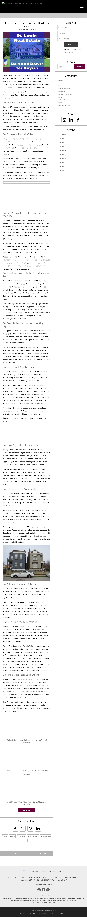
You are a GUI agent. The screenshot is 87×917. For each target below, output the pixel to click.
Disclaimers (55, 913)
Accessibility (44, 902)
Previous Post (10, 854)
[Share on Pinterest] (30, 829)
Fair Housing (52, 902)
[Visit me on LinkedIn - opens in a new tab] (71, 120)
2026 (64, 135)
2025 (64, 139)
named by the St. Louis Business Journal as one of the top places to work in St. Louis (26, 691)
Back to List (26, 810)
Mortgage (61, 103)
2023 (64, 147)
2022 (64, 150)
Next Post (44, 854)
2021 (63, 155)
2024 (64, 143)
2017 (63, 170)
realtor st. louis (46, 836)
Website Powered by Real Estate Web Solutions (43, 910)
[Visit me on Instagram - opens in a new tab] (64, 120)
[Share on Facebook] (15, 829)
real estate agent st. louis (65, 89)
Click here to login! (71, 52)
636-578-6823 (46, 884)
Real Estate (21, 836)
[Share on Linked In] (38, 829)
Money (5, 836)
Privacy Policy (35, 902)
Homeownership (34, 836)
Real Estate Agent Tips (65, 94)
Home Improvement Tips (65, 105)
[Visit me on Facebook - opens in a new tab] (78, 120)
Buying (13, 836)
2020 (64, 158)
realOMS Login (63, 913)
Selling (60, 83)
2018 (63, 166)
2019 (63, 162)
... (26, 840)
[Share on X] (23, 829)
